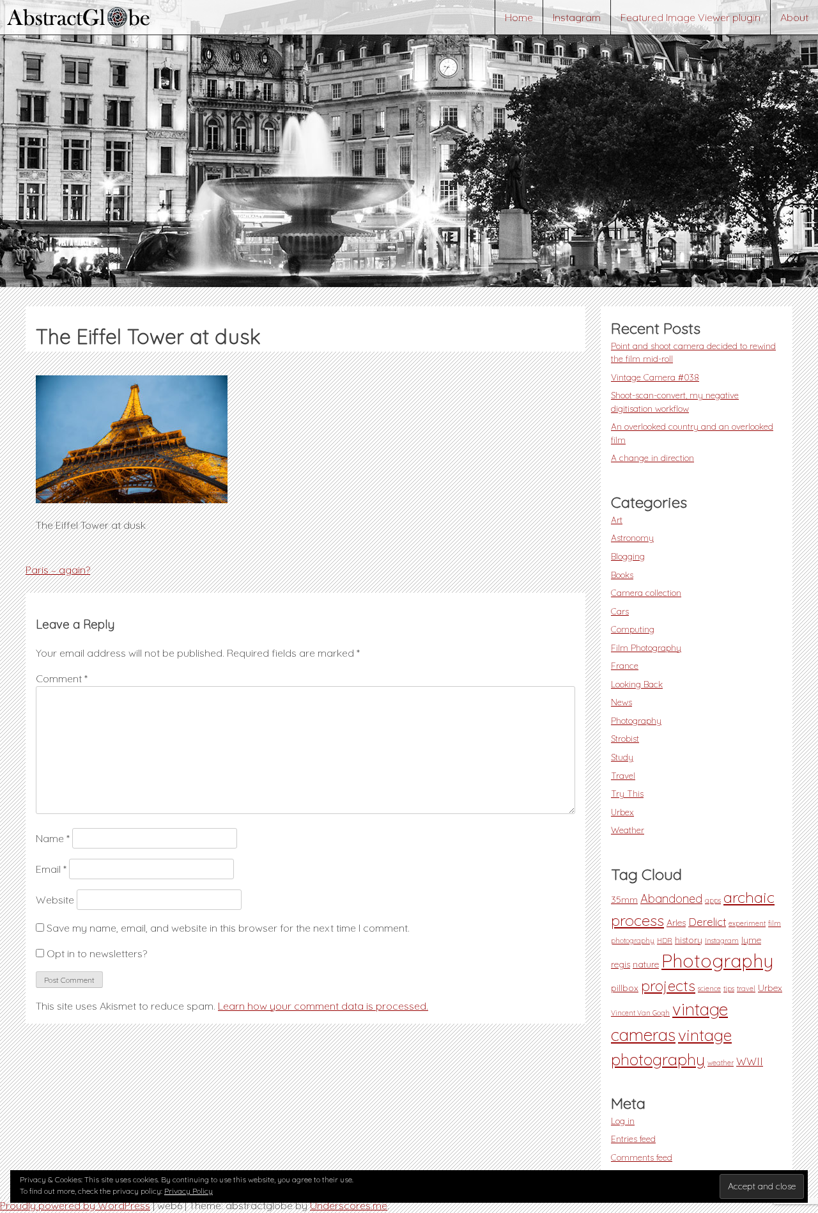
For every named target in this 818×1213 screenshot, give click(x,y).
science (709, 988)
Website (55, 899)
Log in (623, 1120)
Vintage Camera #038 (655, 377)
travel (746, 988)
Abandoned (671, 898)
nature (646, 964)
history (688, 940)
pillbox (624, 988)
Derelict (707, 922)
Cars (620, 611)
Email (51, 869)
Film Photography (646, 647)
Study (622, 756)
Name (53, 838)
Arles (676, 922)
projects (668, 985)
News (621, 701)
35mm (624, 899)
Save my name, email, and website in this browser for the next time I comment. (228, 927)
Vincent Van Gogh (640, 1012)
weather (720, 1062)
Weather (627, 829)
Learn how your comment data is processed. (323, 1005)
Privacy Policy (188, 1191)
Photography (636, 720)
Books (622, 574)
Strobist (625, 738)
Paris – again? (58, 569)
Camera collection (646, 592)
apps (713, 900)
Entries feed (633, 1138)
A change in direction (652, 457)
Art (616, 519)
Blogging (628, 556)
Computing (632, 628)
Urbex (622, 811)
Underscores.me (348, 1205)
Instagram (577, 17)
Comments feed (641, 1157)
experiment (747, 923)
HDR (664, 940)
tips (728, 988)
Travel (623, 775)
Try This (627, 793)
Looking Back (637, 683)
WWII (749, 1061)
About (794, 17)
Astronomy (632, 537)
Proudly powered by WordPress (75, 1205)
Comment (62, 678)
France (624, 665)
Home (519, 17)
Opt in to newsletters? (95, 953)
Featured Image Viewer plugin (690, 17)
